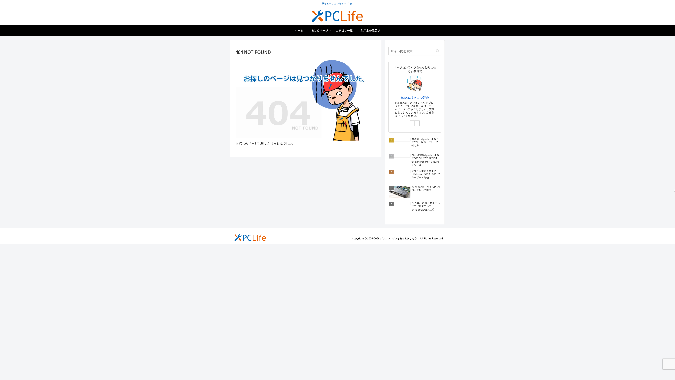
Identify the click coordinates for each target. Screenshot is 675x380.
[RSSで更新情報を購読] (417, 123)
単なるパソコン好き (415, 97)
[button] (438, 51)
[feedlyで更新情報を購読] (412, 123)
